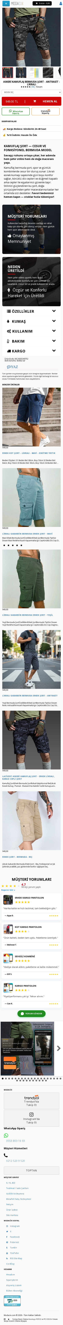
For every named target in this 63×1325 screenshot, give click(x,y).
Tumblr (13, 1247)
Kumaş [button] (18, 321)
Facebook (15, 1237)
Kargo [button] (18, 350)
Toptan (31, 1170)
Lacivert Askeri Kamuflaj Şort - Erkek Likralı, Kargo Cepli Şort (28, 777)
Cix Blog (10, 1264)
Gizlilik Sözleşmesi (15, 1193)
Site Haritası (12, 1215)
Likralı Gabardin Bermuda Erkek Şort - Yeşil (27, 615)
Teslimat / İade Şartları (17, 1188)
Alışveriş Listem (14, 1285)
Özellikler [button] (22, 311)
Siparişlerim (12, 1280)
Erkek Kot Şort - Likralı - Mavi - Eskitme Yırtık (28, 453)
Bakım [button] (18, 341)
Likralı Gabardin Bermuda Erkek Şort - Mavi (27, 533)
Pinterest (14, 1242)
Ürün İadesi (12, 1210)
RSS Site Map (16, 1258)
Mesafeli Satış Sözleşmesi (18, 1199)
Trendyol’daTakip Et (31, 1103)
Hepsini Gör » (8, 890)
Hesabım (10, 1274)
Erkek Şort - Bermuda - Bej (17, 857)
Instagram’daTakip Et (31, 1120)
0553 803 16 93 (15, 1140)
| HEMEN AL (31, 101)
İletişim (9, 1204)
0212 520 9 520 (15, 1160)
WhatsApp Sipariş (17, 112)
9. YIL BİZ (10, 1183)
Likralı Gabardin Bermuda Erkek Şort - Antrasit (30, 695)
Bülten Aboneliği (14, 1290)
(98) (33, 86)
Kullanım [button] (22, 331)
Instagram (15, 1226)
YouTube (14, 1253)
